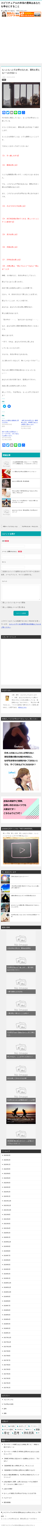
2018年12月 (7, 1283)
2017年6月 (7, 1365)
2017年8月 (7, 1355)
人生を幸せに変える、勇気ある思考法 (19, 948)
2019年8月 (7, 1251)
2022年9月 (7, 1169)
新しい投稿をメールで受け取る (14, 607)
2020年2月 (7, 1233)
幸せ (7, 1432)
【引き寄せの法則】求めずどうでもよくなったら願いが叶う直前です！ (25, 886)
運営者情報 (7, 1502)
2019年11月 (7, 1242)
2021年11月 (7, 1205)
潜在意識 (29, 1432)
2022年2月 (7, 1192)
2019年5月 (7, 1264)
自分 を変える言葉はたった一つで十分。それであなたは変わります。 (10, 433)
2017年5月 (7, 1369)
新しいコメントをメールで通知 (14, 602)
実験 (38, 1429)
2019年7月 (7, 1255)
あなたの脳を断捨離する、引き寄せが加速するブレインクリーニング (21, 1476)
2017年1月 (7, 1387)
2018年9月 (7, 1296)
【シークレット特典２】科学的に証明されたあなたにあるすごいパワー (21, 1453)
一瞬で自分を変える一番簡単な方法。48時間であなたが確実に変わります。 (29, 422)
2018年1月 (7, 1333)
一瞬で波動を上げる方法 (14, 991)
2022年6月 (7, 1178)
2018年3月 (7, 1324)
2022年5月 (7, 1182)
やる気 (12, 1426)
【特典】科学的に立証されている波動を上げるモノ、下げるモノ (21, 1460)
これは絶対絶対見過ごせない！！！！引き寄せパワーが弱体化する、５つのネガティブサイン (25, 462)
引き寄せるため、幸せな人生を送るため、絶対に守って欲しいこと (31, 526)
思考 (4, 80)
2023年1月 (7, 1164)
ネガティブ (22, 1426)
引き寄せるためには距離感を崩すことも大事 (21, 1100)
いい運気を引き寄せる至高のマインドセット (24, 471)
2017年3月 (7, 1378)
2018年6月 (7, 1310)
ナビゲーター (8, 1498)
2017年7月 (7, 1360)
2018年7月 (7, 1305)
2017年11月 (7, 1342)
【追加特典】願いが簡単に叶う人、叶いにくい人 (19, 1465)
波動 (5, 1413)
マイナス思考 (8, 1429)
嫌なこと (29, 1429)
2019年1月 (7, 1278)
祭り (39, 1432)
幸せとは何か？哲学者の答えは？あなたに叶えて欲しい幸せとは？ (25, 491)
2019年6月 (7, 1260)
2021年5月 (7, 1223)
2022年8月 (7, 1173)
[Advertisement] (21, 42)
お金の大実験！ (8, 1489)
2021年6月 (7, 1219)
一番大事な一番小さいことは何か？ (18, 1013)
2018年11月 (7, 1287)
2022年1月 (7, 1196)
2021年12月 (7, 1201)
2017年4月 (7, 1374)
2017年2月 (7, 1383)
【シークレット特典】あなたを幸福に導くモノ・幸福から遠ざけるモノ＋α (21, 1446)
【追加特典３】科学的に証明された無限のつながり (19, 1470)
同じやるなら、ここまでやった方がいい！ (20, 1056)
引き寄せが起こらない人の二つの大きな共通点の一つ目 (25, 915)
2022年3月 (7, 1187)
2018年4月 (7, 1319)
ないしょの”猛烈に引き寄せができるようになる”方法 (20, 1493)
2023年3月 (7, 1155)
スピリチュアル (8, 1399)
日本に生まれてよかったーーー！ (20, 876)
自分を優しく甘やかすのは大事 (16, 1078)
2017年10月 (7, 1346)
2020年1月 (7, 1237)
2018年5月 (7, 1315)
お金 (5, 1426)
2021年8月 (7, 1214)
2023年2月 (7, 1160)
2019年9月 (7, 1246)
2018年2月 (7, 1328)
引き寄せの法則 (8, 1404)
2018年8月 (7, 1301)
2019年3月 (7, 1269)
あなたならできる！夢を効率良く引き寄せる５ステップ (25, 511)
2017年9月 (7, 1351)
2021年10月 (7, 1210)
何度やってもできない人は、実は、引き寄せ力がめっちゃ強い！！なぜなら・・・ (12, 526)
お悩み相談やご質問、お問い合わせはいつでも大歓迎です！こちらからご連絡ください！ (21, 1483)
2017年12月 (7, 1337)
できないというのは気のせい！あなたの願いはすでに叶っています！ (25, 501)
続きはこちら (22, 707)
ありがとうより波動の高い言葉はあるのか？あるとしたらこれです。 (25, 906)
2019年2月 (7, 1274)
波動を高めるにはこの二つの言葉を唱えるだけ (23, 895)
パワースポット (34, 1426)
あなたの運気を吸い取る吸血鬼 (20, 481)
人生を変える (20, 1429)
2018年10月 (7, 1292)
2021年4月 (7, 1228)
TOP (22, 1512)
